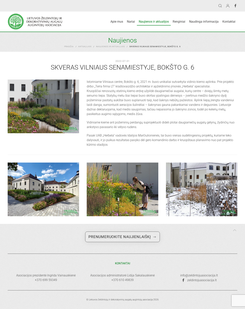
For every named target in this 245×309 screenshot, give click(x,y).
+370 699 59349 (46, 280)
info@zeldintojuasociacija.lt (199, 275)
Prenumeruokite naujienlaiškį (119, 237)
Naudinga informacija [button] (204, 21)
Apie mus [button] (116, 21)
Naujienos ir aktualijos (154, 21)
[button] (220, 6)
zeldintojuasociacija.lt (202, 280)
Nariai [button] (131, 21)
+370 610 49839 (122, 280)
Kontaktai (228, 21)
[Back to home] (35, 21)
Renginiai (179, 21)
